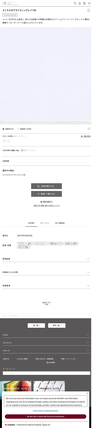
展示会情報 (50, 362)
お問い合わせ (40, 359)
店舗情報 (49, 359)
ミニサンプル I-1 (10, 15)
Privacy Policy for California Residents (45, 411)
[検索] (66, 2)
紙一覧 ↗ (36, 325)
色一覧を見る (86, 136)
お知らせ (6, 359)
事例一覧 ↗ (57, 325)
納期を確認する (48, 202)
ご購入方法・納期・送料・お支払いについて (46, 205)
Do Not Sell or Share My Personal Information (45, 416)
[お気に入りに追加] (89, 10)
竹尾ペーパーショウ (68, 359)
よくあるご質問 (22, 359)
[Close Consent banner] (87, 393)
